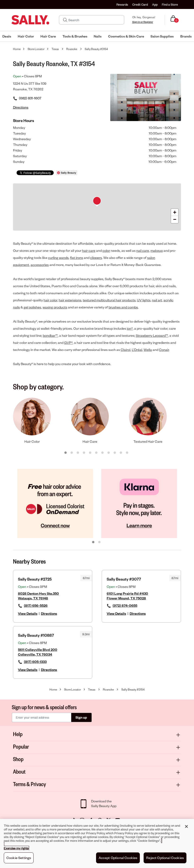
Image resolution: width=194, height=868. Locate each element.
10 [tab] (121, 453)
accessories (40, 264)
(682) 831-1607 (30, 98)
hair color (50, 300)
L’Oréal (137, 349)
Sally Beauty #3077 (124, 579)
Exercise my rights (16, 848)
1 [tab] (65, 453)
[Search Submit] (65, 19)
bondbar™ (50, 335)
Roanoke (71, 49)
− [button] (174, 219)
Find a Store (170, 4)
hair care (88, 250)
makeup (156, 250)
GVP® (68, 342)
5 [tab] (90, 453)
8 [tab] (108, 453)
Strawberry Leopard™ (152, 335)
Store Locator (36, 49)
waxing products (55, 307)
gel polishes (32, 307)
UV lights (143, 300)
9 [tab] (115, 453)
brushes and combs (123, 307)
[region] (97, 843)
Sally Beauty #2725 (35, 579)
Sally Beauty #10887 (36, 635)
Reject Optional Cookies (165, 857)
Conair (164, 349)
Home (17, 49)
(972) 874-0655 (125, 605)
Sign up (81, 717)
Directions (49, 613)
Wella (148, 349)
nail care (142, 250)
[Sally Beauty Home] (30, 20)
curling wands (58, 257)
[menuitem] (6, 36)
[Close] (186, 826)
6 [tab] (96, 453)
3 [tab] (78, 453)
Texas (55, 49)
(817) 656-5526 (36, 605)
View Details (27, 613)
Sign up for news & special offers (44, 707)
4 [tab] (84, 453)
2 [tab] (72, 453)
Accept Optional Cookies (118, 857)
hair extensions (70, 300)
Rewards (122, 4)
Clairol (125, 349)
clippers (96, 257)
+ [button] (174, 212)
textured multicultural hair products (109, 300)
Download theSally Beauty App (103, 803)
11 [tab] (127, 453)
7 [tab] (102, 453)
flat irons (76, 257)
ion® (130, 328)
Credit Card (140, 4)
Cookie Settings (18, 857)
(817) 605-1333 (35, 661)
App (155, 4)
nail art (157, 300)
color (106, 250)
